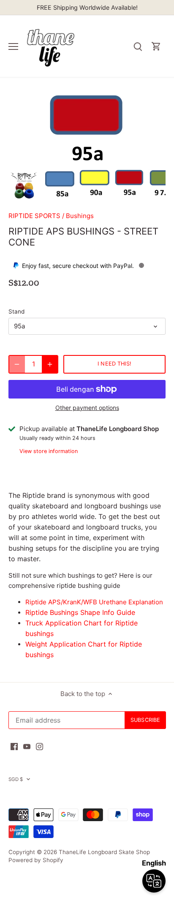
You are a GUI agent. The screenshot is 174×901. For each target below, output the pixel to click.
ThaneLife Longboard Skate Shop (104, 852)
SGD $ (15, 779)
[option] (24, 185)
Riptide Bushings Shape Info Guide (80, 612)
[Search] (137, 46)
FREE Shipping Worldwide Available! (87, 7)
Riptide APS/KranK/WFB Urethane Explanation (94, 602)
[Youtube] (26, 745)
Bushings (80, 216)
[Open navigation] (13, 46)
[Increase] (50, 364)
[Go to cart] (156, 46)
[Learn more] (141, 265)
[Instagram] (39, 745)
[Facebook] (14, 745)
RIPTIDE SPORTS (34, 216)
